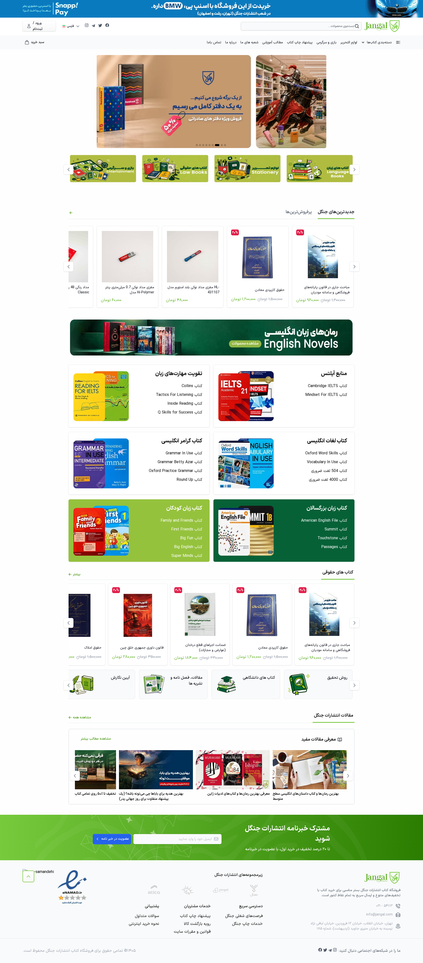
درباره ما (230, 42)
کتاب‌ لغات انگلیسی (327, 441)
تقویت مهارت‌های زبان (178, 374)
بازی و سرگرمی (327, 42)
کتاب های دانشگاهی (259, 678)
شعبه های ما (249, 42)
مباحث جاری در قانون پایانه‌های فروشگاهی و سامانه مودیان (327, 290)
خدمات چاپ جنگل (247, 924)
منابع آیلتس (334, 374)
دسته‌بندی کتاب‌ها (379, 42)
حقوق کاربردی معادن (269, 290)
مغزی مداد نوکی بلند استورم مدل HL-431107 (193, 290)
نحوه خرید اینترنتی (144, 924)
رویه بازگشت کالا (197, 924)
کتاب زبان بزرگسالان (326, 508)
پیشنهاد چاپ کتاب (300, 42)
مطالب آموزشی (272, 42)
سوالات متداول (147, 916)
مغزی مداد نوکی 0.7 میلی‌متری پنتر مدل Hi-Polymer (129, 290)
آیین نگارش (120, 678)
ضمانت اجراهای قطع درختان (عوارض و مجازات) (205, 647)
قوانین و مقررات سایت (192, 932)
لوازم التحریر (349, 42)
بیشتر (77, 574)
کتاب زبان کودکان (184, 508)
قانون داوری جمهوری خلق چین (142, 647)
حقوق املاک (92, 647)
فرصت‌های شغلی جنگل (244, 916)
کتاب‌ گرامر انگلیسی (181, 441)
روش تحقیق (337, 678)
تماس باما (214, 42)
